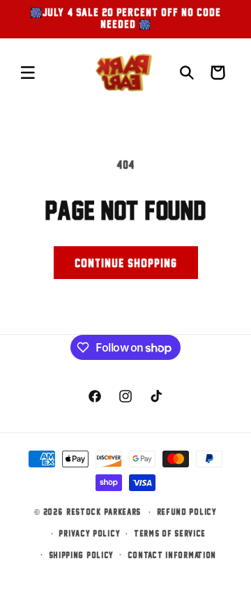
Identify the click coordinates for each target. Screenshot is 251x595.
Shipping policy (81, 554)
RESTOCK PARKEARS (103, 511)
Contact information (172, 554)
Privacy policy (89, 533)
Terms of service (170, 533)
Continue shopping (126, 263)
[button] (28, 72)
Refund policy (187, 511)
